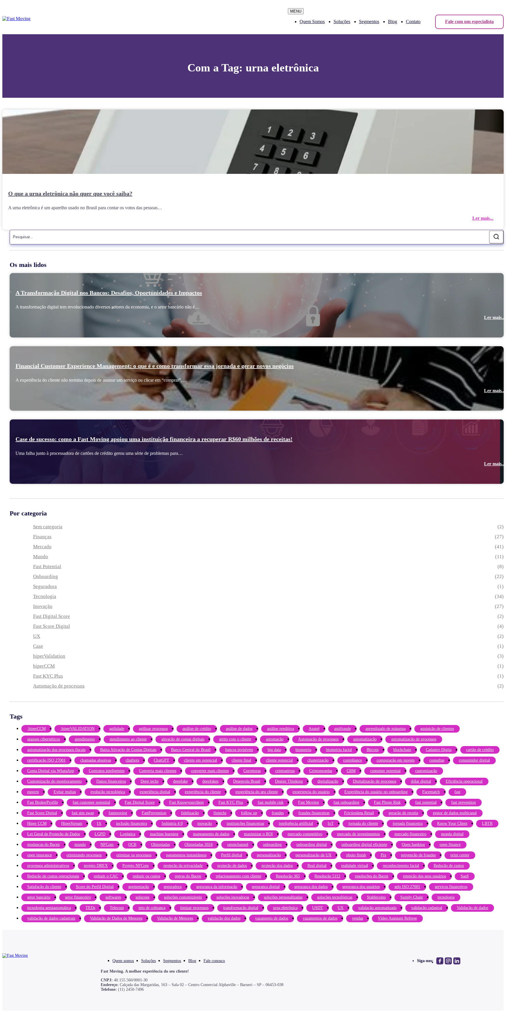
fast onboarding (346, 802)
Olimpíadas (160, 844)
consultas (436, 760)
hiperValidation (49, 656)
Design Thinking (289, 781)
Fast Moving (308, 802)
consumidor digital (474, 760)
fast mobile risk (270, 802)
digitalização (327, 781)
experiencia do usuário (311, 792)
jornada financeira (408, 823)
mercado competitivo (305, 834)
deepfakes (210, 781)
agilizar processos (153, 728)
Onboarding (45, 576)
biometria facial (339, 750)
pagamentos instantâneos (186, 855)
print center (459, 855)
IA (99, 823)
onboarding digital (311, 844)
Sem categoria (47, 526)
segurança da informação (216, 887)
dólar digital (421, 781)
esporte (33, 792)
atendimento (85, 739)
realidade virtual (354, 865)
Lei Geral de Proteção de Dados (53, 834)
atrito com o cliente (235, 739)
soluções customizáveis (183, 897)
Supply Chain (411, 897)
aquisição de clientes (437, 728)
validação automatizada (377, 908)
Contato (413, 21)
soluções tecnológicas (334, 897)
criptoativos (285, 771)
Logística (127, 834)
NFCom (107, 844)
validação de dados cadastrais (51, 918)
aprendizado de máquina (385, 728)
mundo (80, 844)
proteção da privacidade (183, 865)
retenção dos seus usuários (424, 876)
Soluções (342, 21)
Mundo (40, 556)
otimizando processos (84, 855)
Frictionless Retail (359, 813)
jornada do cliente (363, 823)
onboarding (272, 844)
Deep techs (149, 781)
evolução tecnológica (107, 792)
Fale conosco (214, 961)
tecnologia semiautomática (49, 908)
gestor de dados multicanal (455, 813)
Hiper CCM (37, 823)
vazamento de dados (271, 918)
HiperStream (71, 823)
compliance (352, 760)
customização (426, 771)
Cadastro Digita (439, 750)
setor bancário (38, 897)
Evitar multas (65, 792)
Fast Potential (47, 566)
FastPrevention (154, 813)
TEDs (90, 908)
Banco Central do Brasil (191, 750)
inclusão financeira (131, 823)
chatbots (132, 760)
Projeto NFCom (135, 865)
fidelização (190, 813)
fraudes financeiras (313, 813)
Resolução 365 (288, 876)
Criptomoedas (320, 771)
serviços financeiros (451, 887)
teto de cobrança (152, 908)
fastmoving (118, 813)
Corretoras (252, 771)
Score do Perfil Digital (95, 887)
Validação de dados (472, 908)
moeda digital (452, 834)
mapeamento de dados (211, 834)
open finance (450, 844)
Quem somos (123, 961)
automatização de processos (413, 739)
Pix (383, 855)
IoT (331, 823)
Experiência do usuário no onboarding (376, 792)
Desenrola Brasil (246, 781)
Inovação (42, 606)
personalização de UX (313, 855)
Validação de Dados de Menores (116, 918)
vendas (357, 918)
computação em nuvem (396, 760)
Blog (392, 21)
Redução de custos (449, 865)
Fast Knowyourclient (186, 802)
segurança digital (266, 887)
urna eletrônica (285, 908)
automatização (365, 739)
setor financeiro (78, 897)
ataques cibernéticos (43, 739)
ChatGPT (161, 760)
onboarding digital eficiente (364, 844)
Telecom (117, 908)
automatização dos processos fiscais (56, 750)
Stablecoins (376, 897)
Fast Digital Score (51, 616)
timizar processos (194, 908)
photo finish (356, 855)
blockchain (402, 750)
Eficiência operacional (464, 781)
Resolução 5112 (327, 876)
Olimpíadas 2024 (198, 844)
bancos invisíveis (239, 750)
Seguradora (45, 586)
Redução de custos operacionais (53, 876)
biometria (303, 750)
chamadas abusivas (95, 760)
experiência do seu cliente (256, 792)
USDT (317, 908)
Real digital (316, 865)
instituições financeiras (245, 823)
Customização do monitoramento (54, 781)
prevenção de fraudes (418, 855)
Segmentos (369, 21)
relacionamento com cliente (238, 876)
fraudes (278, 813)
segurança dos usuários (361, 887)
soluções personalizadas (283, 897)
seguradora (173, 887)
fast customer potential (91, 802)
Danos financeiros (111, 781)
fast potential (426, 802)
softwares (113, 897)
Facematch (431, 792)
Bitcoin (373, 750)
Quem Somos (312, 21)
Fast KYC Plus (48, 676)
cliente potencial (279, 760)
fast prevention (463, 802)
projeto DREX (96, 865)
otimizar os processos (133, 855)
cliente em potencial (200, 760)
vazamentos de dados (320, 918)
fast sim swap (83, 813)
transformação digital (240, 908)
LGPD (100, 834)
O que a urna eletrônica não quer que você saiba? (70, 193)
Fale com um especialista (469, 21)
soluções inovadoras (232, 897)
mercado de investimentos (358, 834)
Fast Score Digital (51, 626)
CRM (351, 771)
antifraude (342, 728)
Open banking (413, 844)
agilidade (116, 728)
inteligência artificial (296, 823)
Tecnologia (44, 596)
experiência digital (155, 792)
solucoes (142, 897)
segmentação (138, 887)
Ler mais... (482, 218)
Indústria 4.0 (172, 823)
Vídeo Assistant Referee (397, 918)
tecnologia (445, 897)
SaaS (465, 876)
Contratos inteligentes (106, 771)
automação (274, 739)
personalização (269, 855)
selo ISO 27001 (407, 887)
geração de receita (403, 813)
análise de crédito (196, 728)
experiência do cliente (203, 792)
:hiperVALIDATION (77, 728)
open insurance (39, 855)
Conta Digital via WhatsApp (50, 771)
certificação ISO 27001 (46, 760)
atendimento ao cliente (128, 739)
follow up (249, 813)
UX (36, 636)
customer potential (385, 771)
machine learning (164, 834)
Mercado (42, 546)
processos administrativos (48, 865)
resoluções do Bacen (371, 876)
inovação (204, 823)
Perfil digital (231, 855)
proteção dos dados (277, 865)
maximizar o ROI (258, 834)
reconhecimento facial (401, 865)
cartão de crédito (480, 750)
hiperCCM (44, 666)
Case (38, 646)
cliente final (241, 760)
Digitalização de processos (374, 781)
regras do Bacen (188, 876)
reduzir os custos (146, 876)
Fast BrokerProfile (42, 802)
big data (274, 750)
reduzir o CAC (106, 876)
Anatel (314, 728)
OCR (132, 844)
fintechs (219, 813)
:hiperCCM (36, 728)
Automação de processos (59, 686)
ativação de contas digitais (182, 739)
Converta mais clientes (157, 771)
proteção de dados (232, 865)
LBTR (487, 823)
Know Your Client (452, 823)
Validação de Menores (175, 918)
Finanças (42, 536)
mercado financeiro (410, 834)
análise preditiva (280, 728)
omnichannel (237, 844)
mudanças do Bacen (43, 844)
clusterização (318, 760)
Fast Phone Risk (387, 802)
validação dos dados (224, 918)
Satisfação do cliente (44, 887)
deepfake (180, 781)
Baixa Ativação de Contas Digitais (128, 750)
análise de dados (239, 728)
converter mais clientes (210, 771)
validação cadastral (426, 908)
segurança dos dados (311, 887)
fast (457, 792)
